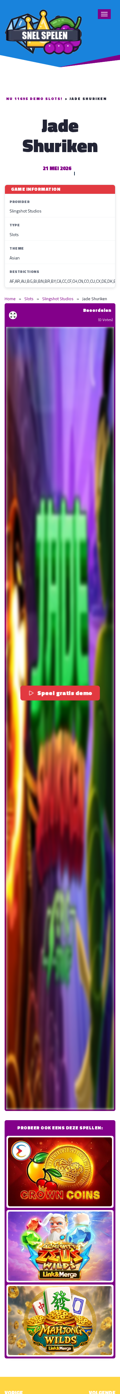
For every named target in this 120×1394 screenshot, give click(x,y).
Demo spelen (60, 1172)
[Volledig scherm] (13, 315)
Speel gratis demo (64, 693)
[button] (60, 718)
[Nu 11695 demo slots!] (43, 31)
